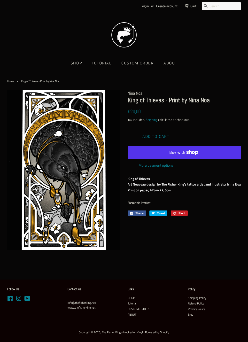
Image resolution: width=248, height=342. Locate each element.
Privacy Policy (196, 309)
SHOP (76, 63)
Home (10, 81)
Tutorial (102, 63)
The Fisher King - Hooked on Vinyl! (123, 332)
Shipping (151, 119)
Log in (144, 5)
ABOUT (170, 63)
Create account (167, 5)
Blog (190, 314)
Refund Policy (196, 303)
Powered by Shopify (157, 332)
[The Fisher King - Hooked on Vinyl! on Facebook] (10, 299)
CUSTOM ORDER (137, 63)
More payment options (156, 165)
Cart (193, 5)
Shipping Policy (197, 298)
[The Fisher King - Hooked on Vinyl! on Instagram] (18, 299)
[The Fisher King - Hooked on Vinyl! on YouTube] (27, 299)
